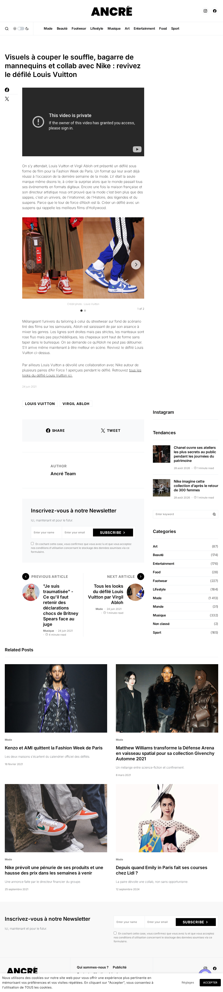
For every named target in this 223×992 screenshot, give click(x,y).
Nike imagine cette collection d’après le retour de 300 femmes (196, 485)
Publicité (120, 967)
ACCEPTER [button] (210, 982)
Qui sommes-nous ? (92, 967)
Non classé (161, 624)
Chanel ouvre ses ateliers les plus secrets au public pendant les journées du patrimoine (195, 454)
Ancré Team (63, 473)
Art (155, 546)
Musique (48, 630)
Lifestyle (159, 589)
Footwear (160, 581)
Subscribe (111, 532)
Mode (99, 609)
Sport (157, 632)
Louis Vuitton (40, 404)
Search (214, 514)
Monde (158, 606)
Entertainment (163, 564)
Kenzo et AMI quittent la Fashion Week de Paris (54, 747)
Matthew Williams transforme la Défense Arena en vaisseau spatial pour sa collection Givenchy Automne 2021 (165, 753)
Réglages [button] (188, 982)
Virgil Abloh (76, 404)
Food (156, 572)
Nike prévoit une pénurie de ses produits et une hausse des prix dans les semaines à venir (54, 870)
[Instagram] (205, 11)
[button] (7, 29)
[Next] (136, 264)
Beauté (158, 555)
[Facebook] (214, 11)
